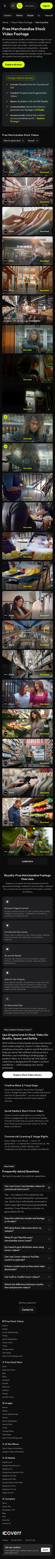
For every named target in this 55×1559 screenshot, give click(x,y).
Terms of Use (30, 1540)
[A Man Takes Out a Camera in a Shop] (27, 369)
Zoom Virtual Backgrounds (12, 1356)
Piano (4, 1377)
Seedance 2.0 (7, 1469)
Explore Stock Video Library (27, 1074)
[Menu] (4, 5)
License (5, 1540)
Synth (4, 1366)
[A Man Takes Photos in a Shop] (27, 339)
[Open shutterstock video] (27, 309)
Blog (4, 1513)
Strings (5, 1393)
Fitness (4, 1336)
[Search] (20, 6)
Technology (6, 1353)
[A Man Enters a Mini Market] (27, 398)
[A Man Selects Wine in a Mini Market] (27, 457)
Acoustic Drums (8, 1397)
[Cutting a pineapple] (27, 487)
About (4, 1503)
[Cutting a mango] (27, 575)
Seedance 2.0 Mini (9, 1479)
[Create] (13, 6)
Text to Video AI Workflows (12, 1448)
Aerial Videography (9, 1339)
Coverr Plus (6, 1506)
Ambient (5, 1390)
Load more (27, 861)
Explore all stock (13, 64)
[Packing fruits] (27, 546)
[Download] (48, 350)
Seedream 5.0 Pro (9, 1486)
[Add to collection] (48, 328)
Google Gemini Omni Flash (12, 1482)
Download (44, 172)
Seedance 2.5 (7, 1462)
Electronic (6, 1387)
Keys (4, 1373)
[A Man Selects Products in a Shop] (27, 428)
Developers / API (8, 1510)
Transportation (8, 1349)
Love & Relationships (10, 1332)
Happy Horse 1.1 (8, 1493)
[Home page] (11, 1533)
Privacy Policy (16, 1540)
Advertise (5, 1520)
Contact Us (27, 1309)
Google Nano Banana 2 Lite (12, 1472)
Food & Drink (7, 1342)
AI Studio (39, 109)
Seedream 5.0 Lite (9, 1489)
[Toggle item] (49, 1187)
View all (49, 15)
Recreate (27, 350)
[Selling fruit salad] (27, 516)
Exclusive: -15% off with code (22, 321)
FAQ (4, 1517)
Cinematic (6, 1380)
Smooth (5, 1383)
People (4, 1329)
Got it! (45, 1550)
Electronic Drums (8, 1370)
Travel (4, 1346)
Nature (4, 1325)
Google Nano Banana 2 (11, 1465)
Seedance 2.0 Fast (9, 1476)
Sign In (46, 5)
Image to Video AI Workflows (13, 1452)
